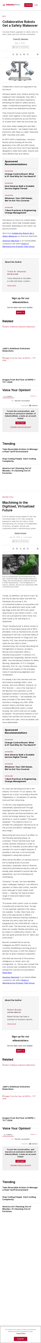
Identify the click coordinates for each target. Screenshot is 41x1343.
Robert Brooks (20, 533)
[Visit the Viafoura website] (33, 405)
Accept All (20, 1339)
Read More (7, 973)
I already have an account (20, 427)
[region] (20, 401)
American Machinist (10, 241)
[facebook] (13, 54)
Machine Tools (8, 497)
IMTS (4, 16)
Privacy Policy (21, 1333)
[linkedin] (17, 54)
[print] (38, 54)
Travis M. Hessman (20, 39)
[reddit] (24, 54)
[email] (28, 54)
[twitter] (20, 54)
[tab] (8, 396)
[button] (3, 5)
